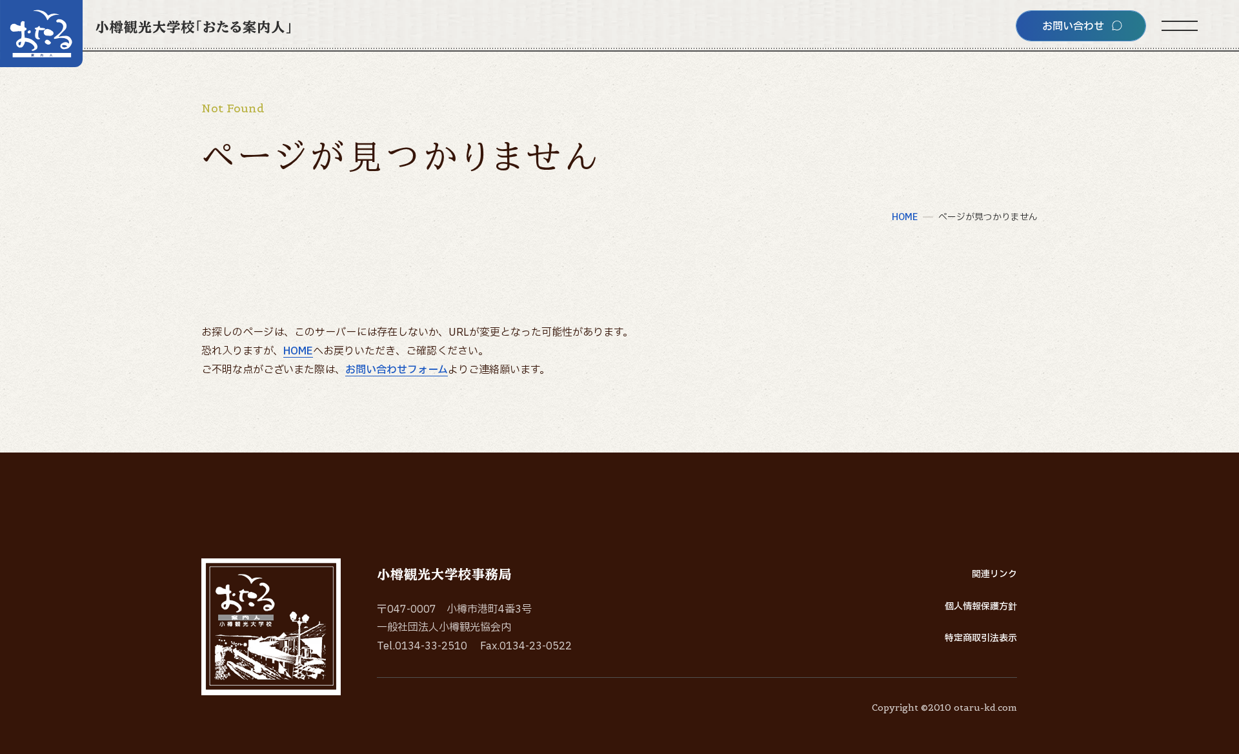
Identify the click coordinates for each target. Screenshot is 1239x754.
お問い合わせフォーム (396, 370)
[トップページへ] (145, 33)
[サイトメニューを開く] (1180, 26)
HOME (298, 351)
